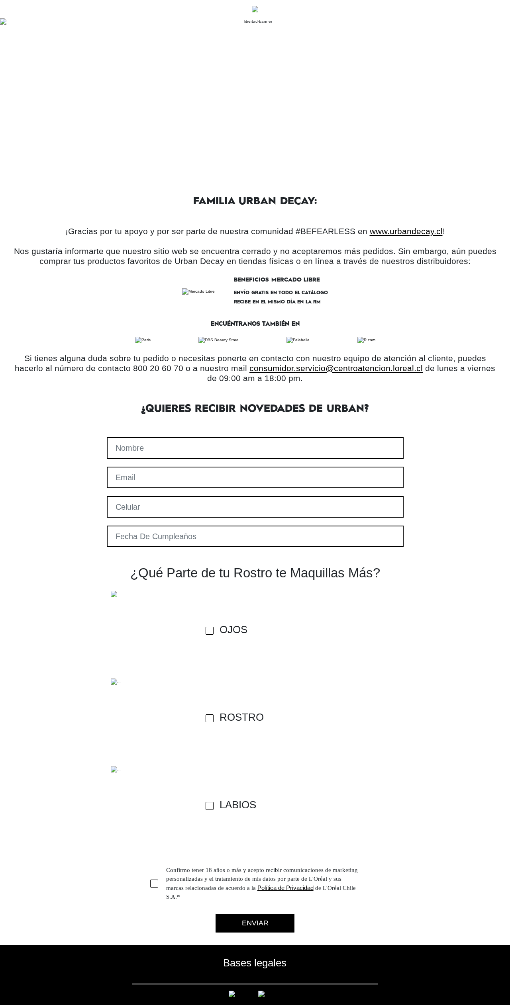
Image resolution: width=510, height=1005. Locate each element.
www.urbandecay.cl (406, 231)
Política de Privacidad (285, 887)
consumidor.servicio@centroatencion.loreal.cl (336, 368)
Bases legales (254, 963)
